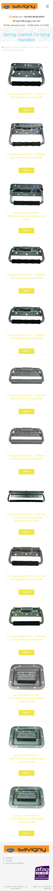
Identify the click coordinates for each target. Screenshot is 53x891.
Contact (9, 860)
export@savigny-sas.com (28, 20)
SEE (25, 110)
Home (7, 47)
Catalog (15, 47)
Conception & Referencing (47, 888)
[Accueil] (27, 7)
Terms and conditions (15, 863)
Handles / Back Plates (31, 47)
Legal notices (37, 887)
